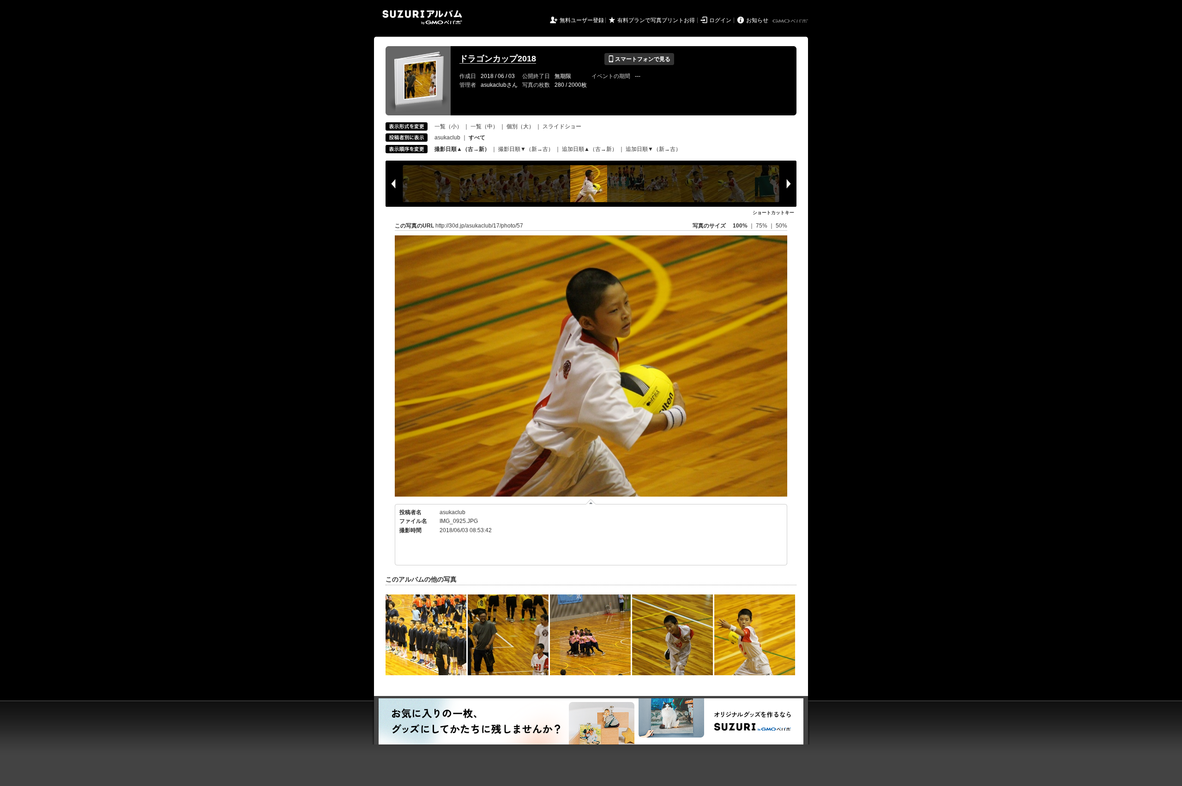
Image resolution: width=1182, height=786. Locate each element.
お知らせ (757, 20)
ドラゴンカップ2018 (497, 58)
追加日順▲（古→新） (589, 149)
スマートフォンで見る (639, 59)
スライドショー (562, 126)
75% (762, 225)
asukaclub (447, 137)
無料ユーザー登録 (582, 20)
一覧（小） (448, 126)
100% (740, 225)
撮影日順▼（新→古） (526, 149)
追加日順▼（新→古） (653, 149)
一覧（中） (484, 126)
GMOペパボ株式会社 (790, 21)
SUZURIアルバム (422, 17)
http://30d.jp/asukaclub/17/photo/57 (479, 225)
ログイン (720, 20)
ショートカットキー (773, 212)
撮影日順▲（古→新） (462, 149)
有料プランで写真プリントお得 (656, 20)
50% (781, 225)
